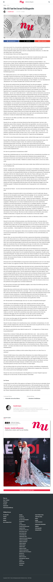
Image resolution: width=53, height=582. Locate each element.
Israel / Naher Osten (39, 514)
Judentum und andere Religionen (25, 538)
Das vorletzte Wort (7, 522)
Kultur (36, 518)
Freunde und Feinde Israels (24, 526)
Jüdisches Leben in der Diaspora (25, 551)
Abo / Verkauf (6, 500)
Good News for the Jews (24, 529)
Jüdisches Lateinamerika (24, 549)
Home (5, 5)
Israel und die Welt (22, 533)
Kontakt (5, 503)
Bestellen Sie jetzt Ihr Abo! (27, 490)
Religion (37, 526)
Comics (20, 523)
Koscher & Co (21, 553)
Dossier (20, 514)
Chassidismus (21, 521)
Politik (36, 520)
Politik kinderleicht (38, 521)
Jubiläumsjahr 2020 (23, 536)
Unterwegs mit (38, 528)
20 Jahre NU (6, 514)
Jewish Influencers (22, 534)
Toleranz (20, 560)
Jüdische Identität (22, 543)
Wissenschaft (21, 563)
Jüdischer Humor (22, 544)
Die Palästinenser (22, 524)
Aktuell (4, 516)
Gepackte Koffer (22, 528)
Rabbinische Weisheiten (40, 524)
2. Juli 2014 (18, 11)
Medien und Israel (22, 556)
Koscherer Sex (21, 555)
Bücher (4, 520)
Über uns (5, 498)
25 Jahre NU (21, 516)
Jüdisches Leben (38, 516)
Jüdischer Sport (22, 546)
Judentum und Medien (23, 539)
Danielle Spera (11, 11)
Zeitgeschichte (38, 530)
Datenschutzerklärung (8, 507)
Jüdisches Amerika (22, 548)
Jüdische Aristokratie (23, 541)
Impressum (5, 505)
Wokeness (21, 565)
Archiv (8, 5)
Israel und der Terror (23, 531)
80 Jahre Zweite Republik (24, 519)
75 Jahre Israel (22, 517)
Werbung (5, 502)
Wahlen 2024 (21, 561)
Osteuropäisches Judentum (24, 558)
